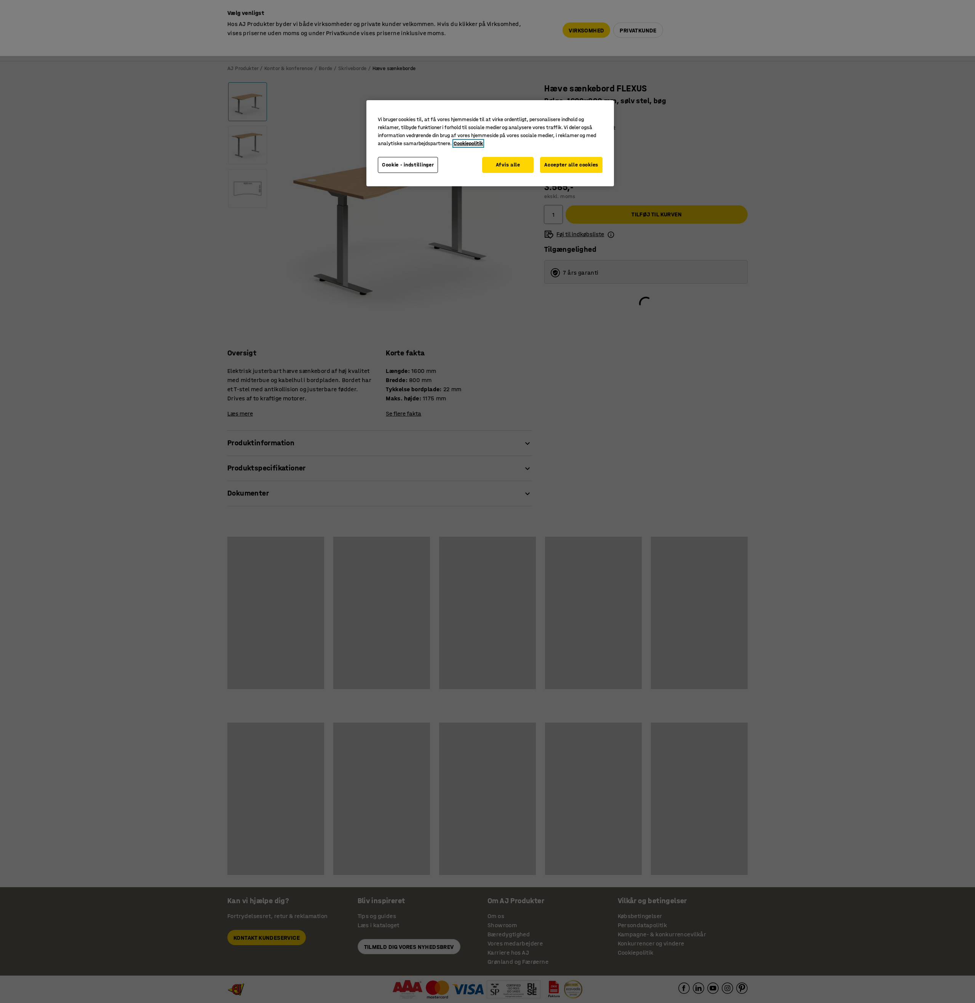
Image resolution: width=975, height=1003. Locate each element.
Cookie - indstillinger (408, 165)
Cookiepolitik (468, 143)
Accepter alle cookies (571, 165)
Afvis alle (508, 165)
